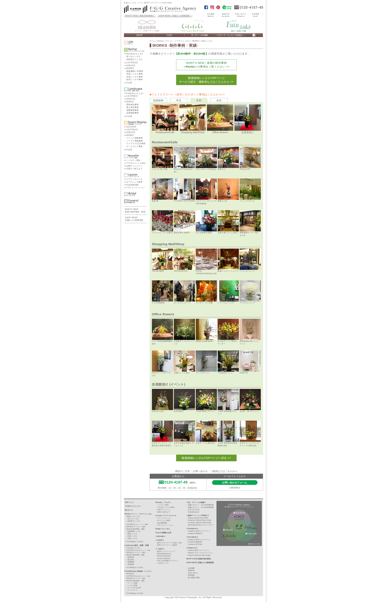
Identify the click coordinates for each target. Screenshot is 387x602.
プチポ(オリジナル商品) (166, 507)
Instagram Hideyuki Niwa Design (199, 520)
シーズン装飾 (132, 585)
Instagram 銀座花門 (195, 533)
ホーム (152, 41)
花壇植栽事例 (132, 113)
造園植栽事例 (132, 110)
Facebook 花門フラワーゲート (199, 539)
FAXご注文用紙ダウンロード (167, 560)
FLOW (129, 83)
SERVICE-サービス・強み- (136, 526)
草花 (178, 100)
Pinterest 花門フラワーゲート (199, 550)
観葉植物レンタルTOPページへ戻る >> (206, 457)
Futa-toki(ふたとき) (133, 548)
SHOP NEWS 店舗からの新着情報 (200, 562)
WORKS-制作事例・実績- (135, 529)
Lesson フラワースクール (165, 515)
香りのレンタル (133, 56)
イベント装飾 (132, 583)
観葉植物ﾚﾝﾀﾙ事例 (134, 71)
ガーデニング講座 (134, 182)
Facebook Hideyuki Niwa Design (199, 522)
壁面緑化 (130, 557)
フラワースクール (134, 179)
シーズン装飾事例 (134, 141)
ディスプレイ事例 (134, 146)
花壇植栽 (130, 564)
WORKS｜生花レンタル (202, 41)
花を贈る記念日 (193, 512)
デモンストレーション (135, 188)
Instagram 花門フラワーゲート (199, 531)
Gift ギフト (129, 510)
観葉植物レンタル (134, 531)
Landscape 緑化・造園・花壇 (137, 545)
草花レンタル (132, 534)
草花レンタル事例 (134, 74)
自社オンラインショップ (166, 551)
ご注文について (163, 563)
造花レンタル (132, 538)
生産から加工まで (134, 168)
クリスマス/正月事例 (135, 143)
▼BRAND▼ (160, 536)
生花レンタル (132, 536)
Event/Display (138, 571)
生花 (198, 100)
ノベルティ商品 (133, 160)
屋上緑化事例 (132, 107)
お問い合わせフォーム (234, 482)
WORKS (130, 68)
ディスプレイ (132, 590)
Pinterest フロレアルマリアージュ (200, 553)
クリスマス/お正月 (134, 588)
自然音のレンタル (134, 59)
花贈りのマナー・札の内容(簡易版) (201, 507)
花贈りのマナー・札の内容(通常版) (201, 505)
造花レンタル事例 (134, 79)
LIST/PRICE (132, 63)
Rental (138, 514)
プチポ (136, 163)
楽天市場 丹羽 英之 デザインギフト (201, 525)
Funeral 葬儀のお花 (163, 533)
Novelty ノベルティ (163, 502)
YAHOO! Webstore (164, 556)
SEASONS (131, 127)
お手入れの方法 (193, 509)
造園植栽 (130, 562)
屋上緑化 (130, 559)
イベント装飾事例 (134, 138)
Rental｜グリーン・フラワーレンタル (174, 41)
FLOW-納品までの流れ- (135, 541)
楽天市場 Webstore (164, 554)
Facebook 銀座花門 (195, 542)
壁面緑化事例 (132, 104)
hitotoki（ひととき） (133, 516)
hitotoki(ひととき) (134, 54)
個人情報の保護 (193, 577)
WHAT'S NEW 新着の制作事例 (198, 559)
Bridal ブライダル (162, 529)
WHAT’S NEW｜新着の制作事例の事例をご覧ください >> (206, 64)
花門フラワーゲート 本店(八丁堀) (169, 543)
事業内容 (191, 570)
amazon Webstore (163, 558)
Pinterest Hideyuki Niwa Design (199, 555)
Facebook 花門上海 (195, 544)
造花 (218, 100)
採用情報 (191, 575)
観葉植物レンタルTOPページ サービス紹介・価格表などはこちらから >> (206, 79)
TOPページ (129, 502)
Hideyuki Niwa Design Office (198, 518)
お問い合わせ (193, 573)
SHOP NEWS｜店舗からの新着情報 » (175, 16)
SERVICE (130, 65)
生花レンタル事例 (134, 77)
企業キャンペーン (134, 166)
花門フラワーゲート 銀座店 (167, 545)
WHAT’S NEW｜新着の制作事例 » (139, 16)
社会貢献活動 (132, 185)
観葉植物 (158, 100)
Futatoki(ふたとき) (134, 93)
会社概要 (191, 568)
